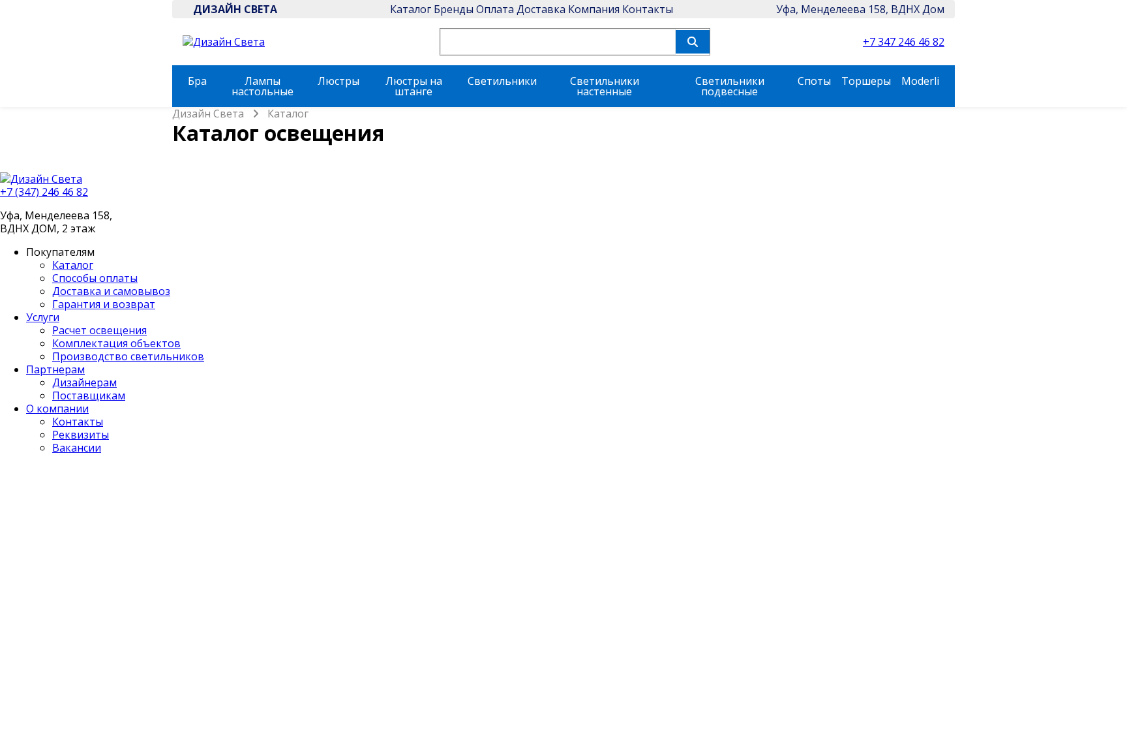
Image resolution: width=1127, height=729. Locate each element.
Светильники (502, 81)
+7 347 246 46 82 (903, 42)
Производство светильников (128, 356)
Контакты (647, 9)
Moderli (920, 81)
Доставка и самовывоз (111, 291)
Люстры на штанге (413, 86)
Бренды (453, 9)
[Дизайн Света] (563, 178)
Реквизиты (80, 434)
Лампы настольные (262, 86)
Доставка (541, 9)
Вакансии (76, 448)
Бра (197, 81)
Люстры (338, 81)
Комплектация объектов (116, 343)
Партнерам (55, 369)
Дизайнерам (84, 382)
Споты (814, 81)
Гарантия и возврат (103, 304)
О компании (57, 408)
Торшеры (866, 81)
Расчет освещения (99, 330)
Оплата (495, 9)
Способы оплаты (95, 278)
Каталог (410, 9)
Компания (594, 9)
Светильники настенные (604, 86)
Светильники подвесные (729, 86)
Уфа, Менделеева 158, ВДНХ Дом (860, 9)
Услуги (42, 317)
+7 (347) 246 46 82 (44, 192)
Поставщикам (88, 395)
